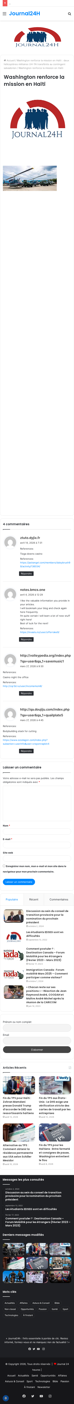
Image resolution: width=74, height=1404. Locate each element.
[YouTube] (39, 1349)
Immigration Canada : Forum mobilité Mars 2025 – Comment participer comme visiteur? (47, 973)
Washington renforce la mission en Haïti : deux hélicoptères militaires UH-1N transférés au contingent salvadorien (36, 64)
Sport (65, 1309)
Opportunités (27, 1309)
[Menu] (4, 15)
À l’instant (28, 1315)
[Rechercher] (69, 15)
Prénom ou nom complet (17, 1021)
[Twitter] (35, 1349)
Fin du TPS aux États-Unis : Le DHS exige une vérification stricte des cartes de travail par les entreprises (55, 1105)
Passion (43, 1309)
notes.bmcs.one (32, 590)
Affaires (23, 1303)
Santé (55, 1309)
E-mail (7, 839)
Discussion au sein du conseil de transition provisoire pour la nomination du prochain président (47, 916)
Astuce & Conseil (41, 1303)
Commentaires (59, 899)
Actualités (10, 1303)
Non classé (10, 1309)
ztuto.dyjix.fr (30, 538)
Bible (57, 1303)
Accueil (10, 60)
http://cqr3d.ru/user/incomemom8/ (22, 686)
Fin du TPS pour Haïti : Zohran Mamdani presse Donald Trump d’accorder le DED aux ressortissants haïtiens (18, 1105)
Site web (8, 852)
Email (6, 1034)
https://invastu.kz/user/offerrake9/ (39, 632)
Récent (33, 899)
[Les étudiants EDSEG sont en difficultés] (14, 937)
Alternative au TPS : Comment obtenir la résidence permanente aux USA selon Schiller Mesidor (18, 1152)
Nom (6, 825)
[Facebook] (30, 1349)
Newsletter (44, 1387)
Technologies (11, 1315)
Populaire (12, 899)
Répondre (26, 573)
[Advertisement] (37, 353)
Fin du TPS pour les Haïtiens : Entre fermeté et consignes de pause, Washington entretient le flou (54, 1152)
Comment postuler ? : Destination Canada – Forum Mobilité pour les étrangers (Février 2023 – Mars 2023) (45, 954)
